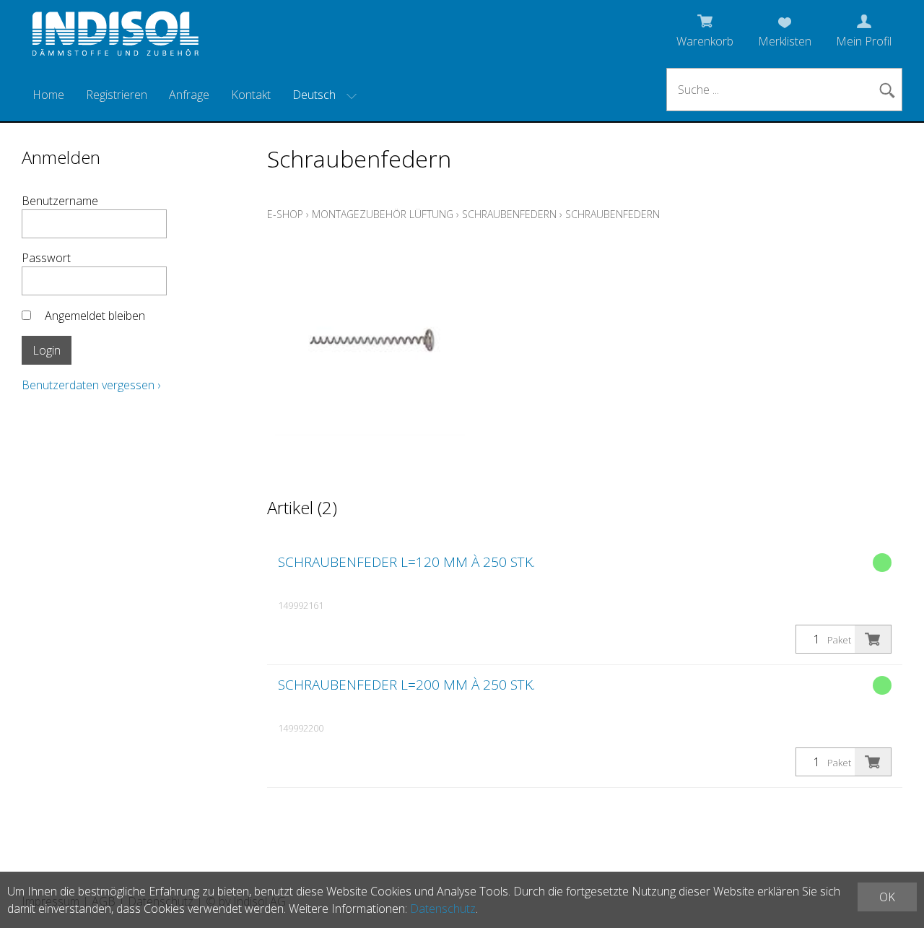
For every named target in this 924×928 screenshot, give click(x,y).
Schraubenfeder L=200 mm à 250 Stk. (406, 684)
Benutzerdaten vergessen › (91, 385)
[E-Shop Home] (115, 37)
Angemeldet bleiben (95, 316)
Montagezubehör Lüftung (382, 214)
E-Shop (285, 214)
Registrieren (116, 95)
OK (887, 897)
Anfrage (189, 95)
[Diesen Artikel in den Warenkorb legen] (873, 639)
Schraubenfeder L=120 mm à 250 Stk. (406, 561)
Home (48, 95)
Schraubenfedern (509, 214)
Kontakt (251, 95)
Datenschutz (443, 908)
